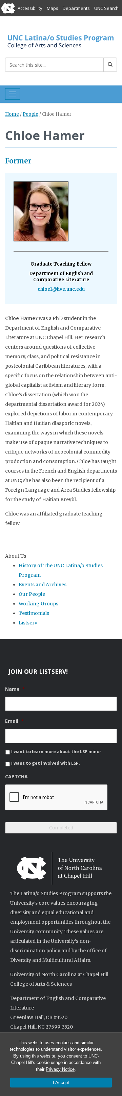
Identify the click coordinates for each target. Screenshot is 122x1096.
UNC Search (106, 8)
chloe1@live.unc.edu (61, 289)
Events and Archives (42, 585)
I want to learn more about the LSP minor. (57, 752)
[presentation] (56, 797)
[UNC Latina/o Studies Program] (61, 40)
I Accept (61, 1082)
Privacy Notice (60, 1069)
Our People (32, 594)
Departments (76, 8)
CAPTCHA (16, 777)
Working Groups (38, 604)
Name (15, 689)
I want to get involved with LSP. (45, 763)
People (30, 114)
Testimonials (34, 613)
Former (18, 161)
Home (12, 114)
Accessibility (30, 8)
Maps (52, 8)
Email (14, 721)
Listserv (28, 623)
